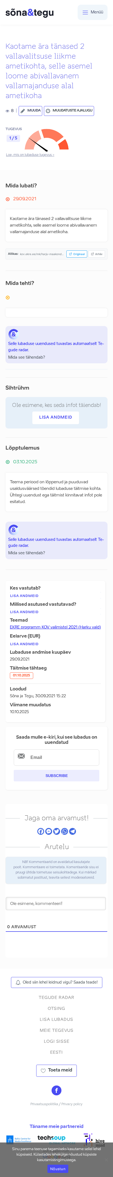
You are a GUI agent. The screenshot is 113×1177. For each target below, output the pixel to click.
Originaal (79, 254)
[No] (106, 1159)
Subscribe (57, 775)
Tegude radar (56, 998)
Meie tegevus (57, 1031)
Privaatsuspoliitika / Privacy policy (56, 1104)
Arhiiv (99, 254)
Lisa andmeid (55, 417)
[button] (30, 111)
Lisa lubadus (56, 1020)
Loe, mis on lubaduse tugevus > (30, 155)
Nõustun (58, 1169)
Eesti (56, 1052)
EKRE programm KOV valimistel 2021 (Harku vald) (55, 627)
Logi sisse (56, 1041)
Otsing (56, 1009)
